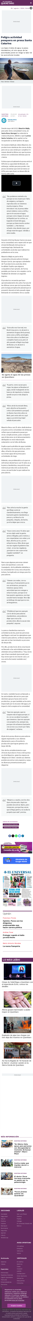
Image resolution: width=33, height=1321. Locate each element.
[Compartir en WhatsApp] (16, 836)
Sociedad (4, 1214)
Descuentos (21, 1280)
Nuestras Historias (5, 115)
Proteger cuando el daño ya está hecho (13, 936)
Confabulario (21, 1273)
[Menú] (31, 3)
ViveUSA (19, 1269)
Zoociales (4, 1284)
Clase (19, 1266)
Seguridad (4, 1216)
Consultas (20, 1283)
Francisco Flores (9, 918)
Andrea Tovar (8, 932)
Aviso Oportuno (22, 1276)
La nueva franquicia (11, 946)
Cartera (3, 1223)
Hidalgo (19, 1221)
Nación (3, 1218)
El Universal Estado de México (24, 1225)
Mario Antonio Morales (12, 943)
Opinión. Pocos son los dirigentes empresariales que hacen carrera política (13, 924)
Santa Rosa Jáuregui (10, 827)
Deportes (4, 1230)
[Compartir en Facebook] (9, 836)
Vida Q (3, 1235)
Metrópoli (4, 1226)
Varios (19, 1253)
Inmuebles (20, 1246)
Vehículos (20, 1251)
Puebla (19, 1218)
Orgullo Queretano (7, 1277)
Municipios (4, 1228)
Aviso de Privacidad (18, 1300)
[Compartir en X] (13, 836)
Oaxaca (19, 1216)
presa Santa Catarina (11, 824)
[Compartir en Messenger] (19, 836)
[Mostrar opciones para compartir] (31, 8)
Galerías (3, 1261)
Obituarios (20, 1278)
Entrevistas (4, 1272)
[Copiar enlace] (22, 836)
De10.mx (19, 1264)
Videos (3, 1264)
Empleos (20, 1248)
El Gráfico (20, 1261)
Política (3, 1221)
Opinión (7, 913)
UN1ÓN (19, 1271)
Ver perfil (11, 121)
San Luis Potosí (22, 1214)
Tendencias (4, 1237)
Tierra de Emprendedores (6, 1281)
